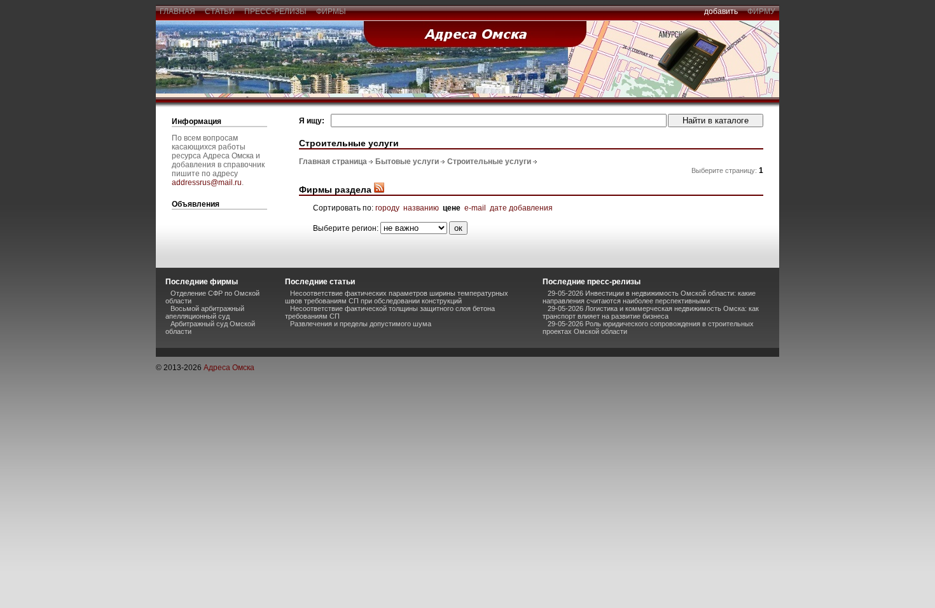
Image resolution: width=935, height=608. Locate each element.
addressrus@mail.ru (207, 182)
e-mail (475, 208)
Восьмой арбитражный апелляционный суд (204, 312)
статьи (220, 11)
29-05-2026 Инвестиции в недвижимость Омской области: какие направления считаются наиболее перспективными (649, 297)
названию (421, 208)
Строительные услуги (489, 161)
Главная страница (333, 161)
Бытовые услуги (407, 161)
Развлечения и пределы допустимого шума (360, 324)
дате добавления (521, 208)
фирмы (331, 11)
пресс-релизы (275, 11)
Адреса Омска (229, 367)
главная (177, 11)
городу (387, 208)
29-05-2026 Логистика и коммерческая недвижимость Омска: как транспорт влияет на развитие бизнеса (651, 312)
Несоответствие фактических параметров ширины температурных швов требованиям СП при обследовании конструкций (396, 297)
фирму (761, 11)
